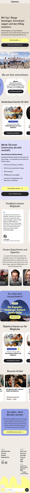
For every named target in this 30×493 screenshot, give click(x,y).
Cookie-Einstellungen (24, 472)
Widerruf (22, 469)
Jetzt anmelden (14, 40)
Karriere (23, 453)
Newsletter (5, 457)
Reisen (3, 455)
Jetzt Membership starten (14, 432)
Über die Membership (15, 194)
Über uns (23, 451)
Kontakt (23, 455)
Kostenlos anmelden (13, 133)
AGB (21, 470)
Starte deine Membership (15, 45)
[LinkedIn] (6, 462)
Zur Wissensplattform (15, 91)
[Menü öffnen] (27, 490)
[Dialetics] (15, 1)
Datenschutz (24, 467)
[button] (15, 40)
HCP (21, 459)
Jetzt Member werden (13, 188)
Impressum (23, 466)
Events (3, 453)
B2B (21, 461)
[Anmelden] (3, 490)
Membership (5, 451)
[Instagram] (2, 462)
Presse (22, 457)
